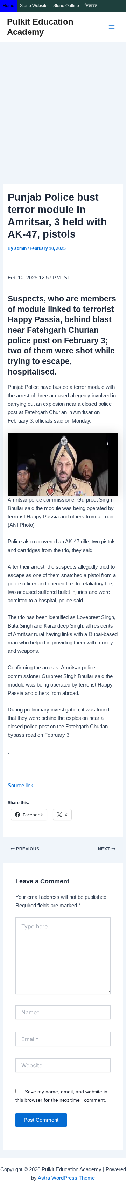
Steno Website (34, 5)
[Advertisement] (63, 109)
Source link (20, 785)
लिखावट (91, 5)
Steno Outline (66, 5)
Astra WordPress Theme (66, 1178)
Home (8, 5)
